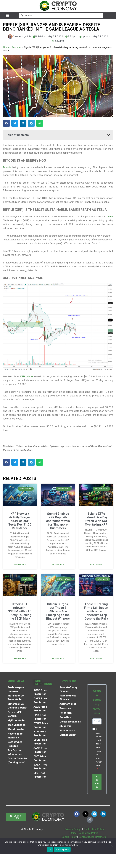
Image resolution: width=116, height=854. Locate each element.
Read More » (20, 565)
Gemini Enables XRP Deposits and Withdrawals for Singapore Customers (58, 521)
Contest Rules (87, 836)
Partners (101, 836)
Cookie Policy (69, 836)
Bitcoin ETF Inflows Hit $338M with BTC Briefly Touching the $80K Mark (20, 611)
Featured (16, 47)
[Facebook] (77, 814)
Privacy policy (62, 849)
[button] (7, 15)
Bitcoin (7, 167)
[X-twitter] (85, 814)
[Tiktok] (90, 820)
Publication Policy (94, 829)
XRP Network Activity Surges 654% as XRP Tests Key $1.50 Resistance (19, 521)
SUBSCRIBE (97, 781)
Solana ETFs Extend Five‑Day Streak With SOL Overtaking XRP (96, 519)
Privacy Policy (72, 829)
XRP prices (26, 376)
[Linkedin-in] (103, 814)
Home (6, 47)
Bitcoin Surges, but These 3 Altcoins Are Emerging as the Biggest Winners (58, 611)
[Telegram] (94, 814)
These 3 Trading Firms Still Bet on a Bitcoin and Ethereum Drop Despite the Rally (96, 611)
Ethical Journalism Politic (84, 832)
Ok (50, 849)
